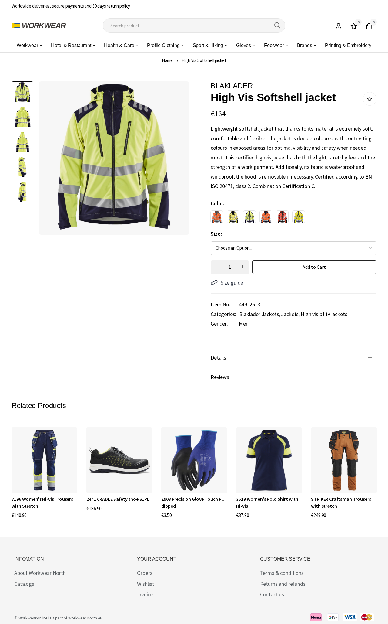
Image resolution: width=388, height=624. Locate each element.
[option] (217, 217)
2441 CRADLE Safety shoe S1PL (117, 499)
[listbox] (288, 218)
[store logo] (39, 25)
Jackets (290, 314)
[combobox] (194, 25)
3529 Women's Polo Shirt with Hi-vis (267, 502)
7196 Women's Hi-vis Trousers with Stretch (42, 502)
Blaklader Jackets (259, 314)
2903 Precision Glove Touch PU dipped (192, 502)
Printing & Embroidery (348, 45)
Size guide (232, 282)
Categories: (223, 314)
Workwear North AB (85, 618)
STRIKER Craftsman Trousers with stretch (341, 502)
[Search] (277, 25)
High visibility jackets (324, 314)
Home (167, 60)
